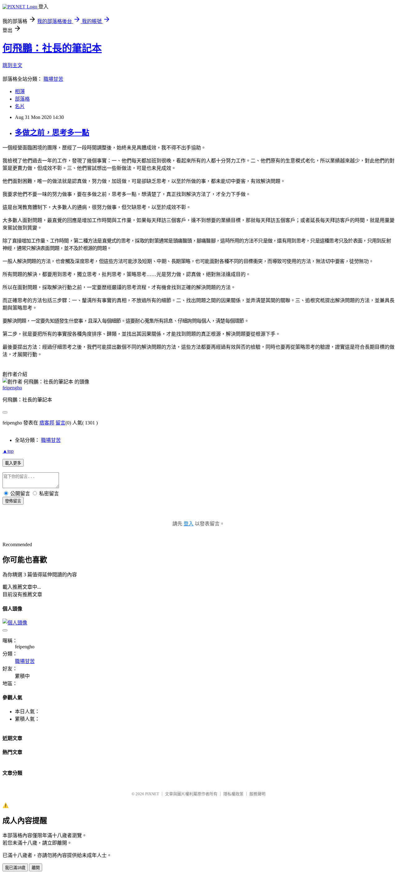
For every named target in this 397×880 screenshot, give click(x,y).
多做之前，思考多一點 (52, 133)
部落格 (22, 99)
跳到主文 (12, 65)
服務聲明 (257, 794)
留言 (60, 422)
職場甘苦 (53, 79)
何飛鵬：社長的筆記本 (52, 48)
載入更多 (13, 463)
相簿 (20, 91)
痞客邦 (46, 422)
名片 (20, 106)
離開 (36, 867)
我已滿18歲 (15, 867)
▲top (8, 451)
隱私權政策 (233, 794)
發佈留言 (13, 501)
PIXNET (152, 794)
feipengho (12, 387)
